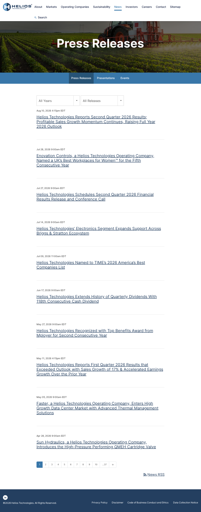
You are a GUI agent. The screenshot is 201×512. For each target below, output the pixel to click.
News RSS (153, 474)
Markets (51, 6)
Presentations (106, 78)
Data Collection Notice (185, 502)
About (38, 6)
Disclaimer (117, 502)
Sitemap (175, 6)
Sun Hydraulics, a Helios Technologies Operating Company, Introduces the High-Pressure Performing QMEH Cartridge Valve (96, 444)
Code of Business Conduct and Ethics (148, 502)
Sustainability (101, 6)
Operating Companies (75, 6)
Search (42, 17)
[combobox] (58, 100)
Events (125, 78)
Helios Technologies (22, 502)
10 (96, 464)
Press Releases (81, 78)
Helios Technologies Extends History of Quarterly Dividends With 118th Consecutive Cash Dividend (97, 299)
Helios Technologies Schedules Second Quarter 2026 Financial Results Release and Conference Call (95, 197)
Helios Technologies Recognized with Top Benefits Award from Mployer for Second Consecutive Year (95, 333)
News (118, 6)
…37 (104, 464)
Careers (147, 6)
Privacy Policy (100, 502)
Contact (161, 6)
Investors (132, 6)
